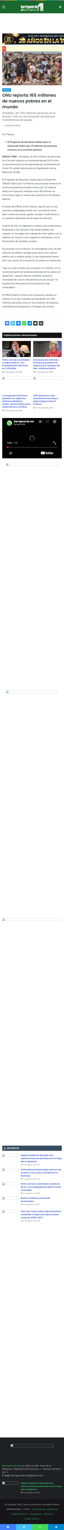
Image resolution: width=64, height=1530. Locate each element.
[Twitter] (13, 323)
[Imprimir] (41, 323)
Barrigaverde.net (12, 1465)
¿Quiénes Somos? (19, 1514)
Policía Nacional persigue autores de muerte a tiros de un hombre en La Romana (41, 1172)
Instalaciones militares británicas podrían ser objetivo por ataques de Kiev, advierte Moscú (46, 364)
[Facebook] (7, 323)
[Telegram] (30, 323)
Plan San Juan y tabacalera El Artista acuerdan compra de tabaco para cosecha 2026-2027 (41, 1214)
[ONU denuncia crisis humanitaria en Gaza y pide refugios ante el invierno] (47, 385)
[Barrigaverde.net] (32, 7)
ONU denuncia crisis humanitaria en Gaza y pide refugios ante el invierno (45, 400)
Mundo (7, 90)
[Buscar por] (60, 8)
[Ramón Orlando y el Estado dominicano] (10, 1202)
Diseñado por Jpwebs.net (46, 1509)
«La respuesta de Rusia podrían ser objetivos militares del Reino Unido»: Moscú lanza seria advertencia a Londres (16, 401)
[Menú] (3, 8)
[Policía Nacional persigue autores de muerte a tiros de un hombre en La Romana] (10, 1173)
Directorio (48, 1514)
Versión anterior (32, 1519)
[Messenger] (18, 323)
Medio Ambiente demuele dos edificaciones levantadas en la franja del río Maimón (41, 1158)
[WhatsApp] (24, 323)
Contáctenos (36, 1514)
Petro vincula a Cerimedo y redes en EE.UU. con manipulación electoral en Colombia (16, 364)
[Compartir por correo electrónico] (35, 323)
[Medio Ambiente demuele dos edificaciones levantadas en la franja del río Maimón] (10, 1159)
